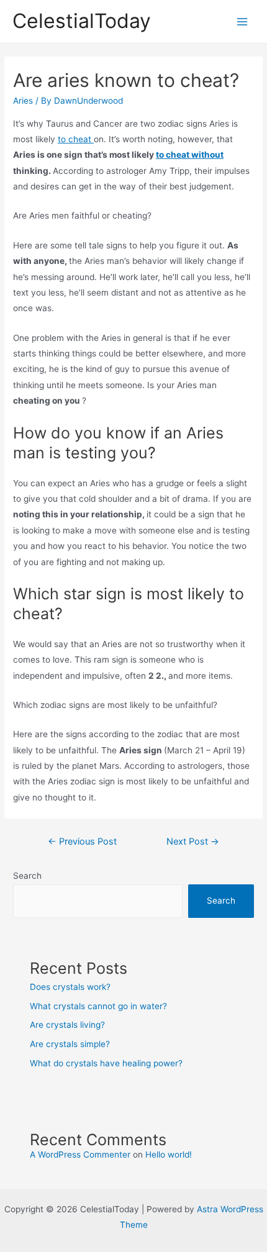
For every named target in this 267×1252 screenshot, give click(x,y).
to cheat (76, 139)
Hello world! (168, 1154)
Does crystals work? (70, 987)
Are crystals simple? (70, 1044)
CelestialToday (81, 21)
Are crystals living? (67, 1025)
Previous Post (82, 841)
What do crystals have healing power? (106, 1063)
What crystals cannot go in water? (98, 1006)
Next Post (192, 841)
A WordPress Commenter (80, 1154)
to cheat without (190, 155)
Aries (23, 101)
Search (27, 876)
